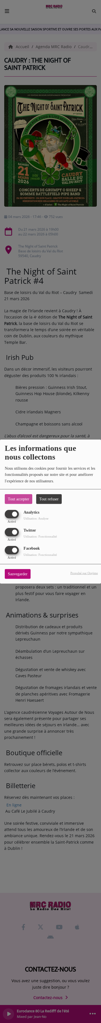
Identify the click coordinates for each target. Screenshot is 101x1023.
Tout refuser (49, 499)
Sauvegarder (17, 574)
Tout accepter (18, 499)
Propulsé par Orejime (84, 573)
